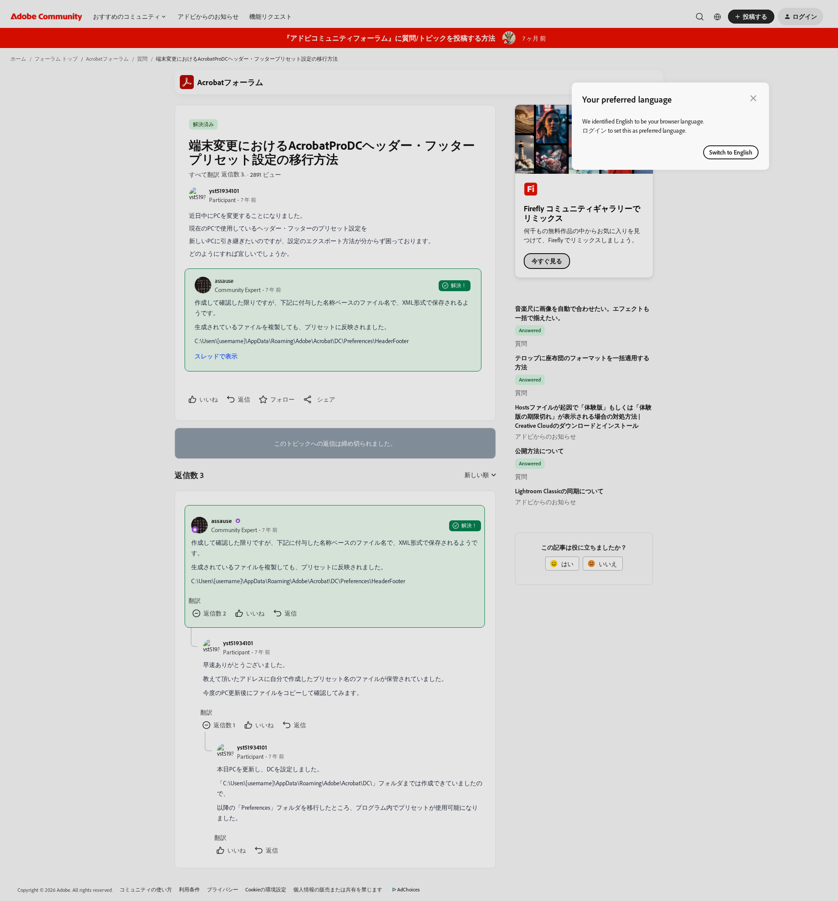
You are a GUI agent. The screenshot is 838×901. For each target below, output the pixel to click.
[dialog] (670, 126)
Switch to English (730, 152)
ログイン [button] (594, 130)
